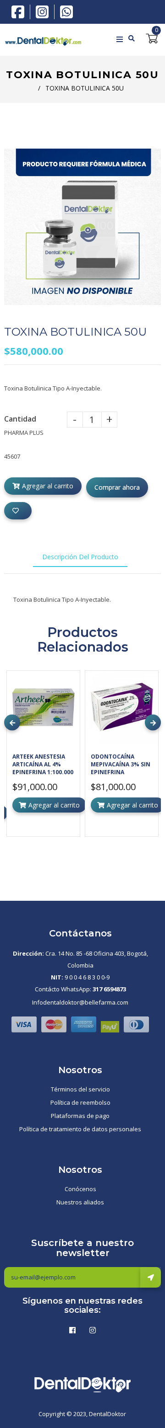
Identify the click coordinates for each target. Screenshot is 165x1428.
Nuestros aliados (80, 1202)
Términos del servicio (80, 1089)
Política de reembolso (80, 1102)
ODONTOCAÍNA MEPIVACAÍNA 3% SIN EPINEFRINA (120, 764)
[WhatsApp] (66, 11)
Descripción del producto (80, 556)
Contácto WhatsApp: (80, 989)
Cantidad (20, 419)
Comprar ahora (117, 487)
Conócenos (80, 1189)
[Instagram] (44, 12)
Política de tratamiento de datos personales (80, 1129)
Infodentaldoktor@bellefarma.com (80, 1002)
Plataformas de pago (80, 1116)
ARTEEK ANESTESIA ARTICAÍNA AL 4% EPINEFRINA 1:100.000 (42, 764)
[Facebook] (20, 11)
